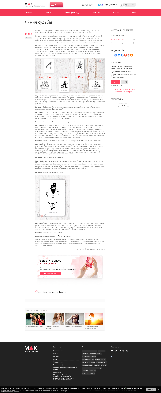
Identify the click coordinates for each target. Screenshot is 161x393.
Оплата (55, 353)
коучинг (84, 368)
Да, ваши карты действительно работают (121, 72)
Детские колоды (101, 362)
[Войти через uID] (115, 55)
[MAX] (102, 5)
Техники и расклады (117, 43)
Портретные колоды (88, 373)
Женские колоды (100, 359)
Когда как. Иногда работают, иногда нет (124, 74)
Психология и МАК (117, 35)
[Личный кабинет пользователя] (122, 5)
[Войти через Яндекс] (125, 55)
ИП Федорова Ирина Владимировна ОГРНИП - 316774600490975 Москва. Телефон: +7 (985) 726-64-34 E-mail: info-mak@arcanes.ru (64, 377)
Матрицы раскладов (88, 362)
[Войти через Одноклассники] (131, 55)
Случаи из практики (117, 39)
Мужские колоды (87, 365)
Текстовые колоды (95, 353)
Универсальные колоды (89, 351)
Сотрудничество (58, 362)
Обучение (85, 370)
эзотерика (93, 370)
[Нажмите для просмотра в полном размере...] (70, 75)
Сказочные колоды (50, 292)
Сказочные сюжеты (65, 236)
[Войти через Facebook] (122, 55)
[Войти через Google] (128, 55)
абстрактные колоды (95, 368)
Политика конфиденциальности (63, 365)
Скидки (55, 359)
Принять (151, 389)
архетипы (85, 353)
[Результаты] (122, 82)
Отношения (101, 351)
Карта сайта (57, 372)
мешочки (97, 365)
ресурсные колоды (88, 359)
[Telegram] (99, 5)
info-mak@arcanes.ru (87, 4)
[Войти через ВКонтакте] (119, 55)
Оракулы (103, 365)
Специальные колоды (89, 356)
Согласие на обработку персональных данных (65, 368)
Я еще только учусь (118, 77)
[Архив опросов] (126, 82)
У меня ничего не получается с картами (124, 76)
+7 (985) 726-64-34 (110, 5)
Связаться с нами (58, 350)
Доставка (56, 356)
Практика (62, 292)
